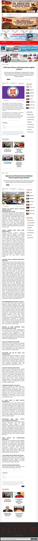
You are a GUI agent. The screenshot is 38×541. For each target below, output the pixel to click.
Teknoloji (22, 30)
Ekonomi (4, 30)
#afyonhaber (13, 120)
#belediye (14, 470)
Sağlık (26, 30)
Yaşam (15, 32)
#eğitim (17, 120)
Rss (12, 524)
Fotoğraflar (29, 43)
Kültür (17, 30)
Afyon (13, 30)
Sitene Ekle (8, 524)
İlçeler (8, 30)
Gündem (7, 64)
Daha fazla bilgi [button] (14, 539)
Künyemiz (15, 524)
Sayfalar (20, 528)
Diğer (30, 32)
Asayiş (6, 32)
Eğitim (24, 32)
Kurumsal (25, 524)
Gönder (23, 486)
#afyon (10, 120)
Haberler (3, 64)
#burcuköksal (19, 470)
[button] (9, 43)
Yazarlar (34, 43)
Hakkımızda (21, 524)
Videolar (23, 43)
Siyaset (31, 30)
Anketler (14, 528)
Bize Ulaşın (31, 524)
